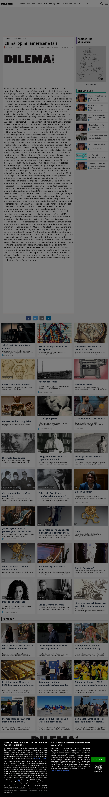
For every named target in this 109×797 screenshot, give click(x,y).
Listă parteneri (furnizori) (60, 771)
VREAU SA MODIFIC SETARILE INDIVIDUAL (98, 769)
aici (19, 780)
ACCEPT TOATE (98, 759)
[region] (54, 768)
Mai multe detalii (40, 758)
